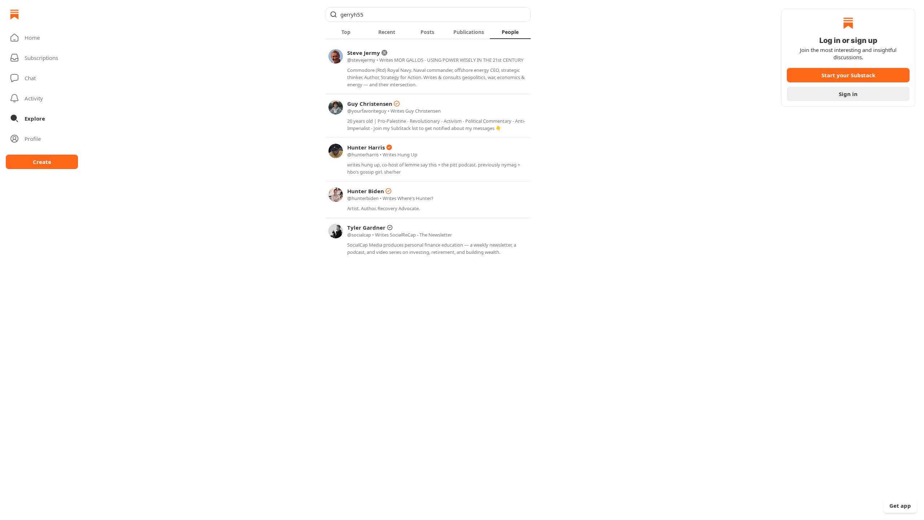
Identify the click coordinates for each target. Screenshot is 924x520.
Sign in (848, 94)
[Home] (14, 14)
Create (42, 161)
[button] (42, 37)
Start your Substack (848, 75)
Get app (900, 505)
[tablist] (428, 32)
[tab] (346, 32)
